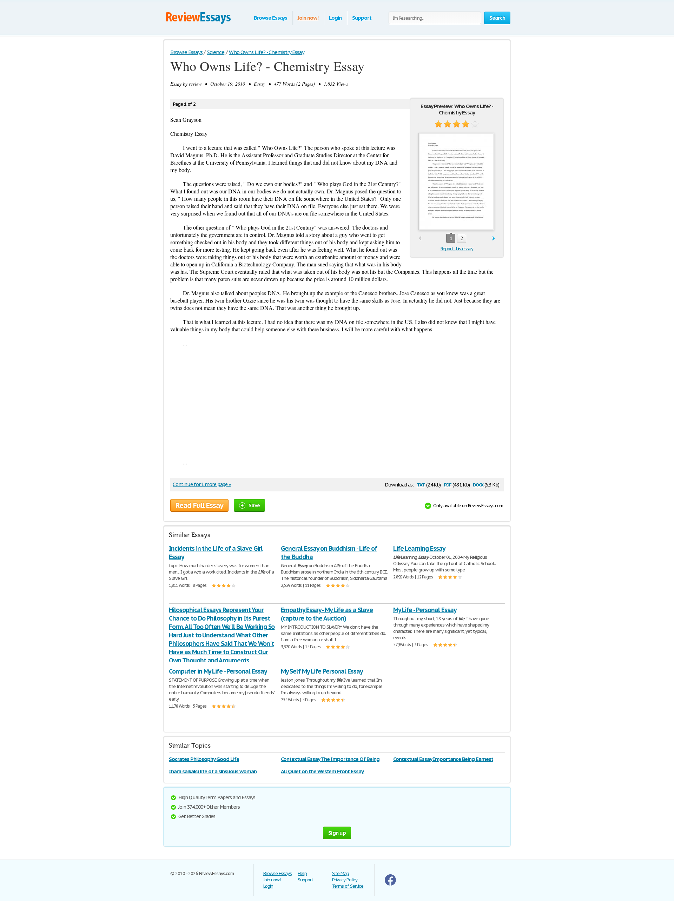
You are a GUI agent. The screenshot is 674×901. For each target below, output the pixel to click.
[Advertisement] (337, 402)
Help (302, 873)
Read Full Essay (199, 505)
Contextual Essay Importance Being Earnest (443, 759)
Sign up (337, 832)
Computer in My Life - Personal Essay (218, 671)
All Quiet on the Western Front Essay (322, 771)
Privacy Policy (344, 880)
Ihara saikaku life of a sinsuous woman (212, 771)
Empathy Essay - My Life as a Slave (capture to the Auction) (327, 614)
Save (254, 505)
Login (335, 17)
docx (478, 484)
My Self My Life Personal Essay (322, 671)
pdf (447, 484)
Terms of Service (347, 886)
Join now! (308, 17)
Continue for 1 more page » (202, 484)
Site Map (340, 873)
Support (361, 17)
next (493, 238)
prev (420, 238)
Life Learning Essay (419, 548)
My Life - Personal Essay (424, 610)
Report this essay (457, 249)
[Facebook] (390, 884)
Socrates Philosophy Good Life (204, 759)
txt (421, 484)
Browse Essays (270, 17)
